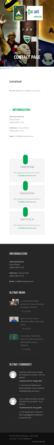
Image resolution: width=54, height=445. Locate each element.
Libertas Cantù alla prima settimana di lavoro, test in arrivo (32, 375)
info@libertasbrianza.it (27, 175)
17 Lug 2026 (26, 349)
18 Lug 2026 (26, 328)
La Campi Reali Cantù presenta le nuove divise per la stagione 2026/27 (32, 304)
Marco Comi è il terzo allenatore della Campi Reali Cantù (32, 321)
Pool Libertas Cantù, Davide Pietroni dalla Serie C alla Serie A (31, 401)
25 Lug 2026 (26, 311)
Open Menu (34, 39)
